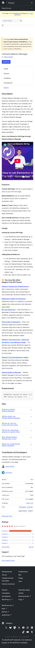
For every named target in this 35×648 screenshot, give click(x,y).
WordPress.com (8, 605)
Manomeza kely (24, 596)
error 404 (29, 507)
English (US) (29, 503)
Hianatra (4, 590)
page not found (23, 511)
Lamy (20, 581)
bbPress (5, 612)
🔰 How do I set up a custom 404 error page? (10, 424)
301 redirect (22, 507)
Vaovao (4, 575)
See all (31, 547)
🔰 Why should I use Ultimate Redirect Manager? (11, 417)
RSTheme (9, 472)
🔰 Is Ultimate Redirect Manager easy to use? (9, 438)
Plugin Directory (6, 8)
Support (6, 87)
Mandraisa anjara (24, 590)
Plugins (20, 578)
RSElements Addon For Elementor (14, 299)
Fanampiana (6, 593)
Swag (21, 599)
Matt (4, 609)
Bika (19, 575)
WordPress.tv (7, 599)
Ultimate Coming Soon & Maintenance (15, 286)
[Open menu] (32, 2)
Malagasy (9, 623)
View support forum (8, 560)
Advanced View (7, 516)
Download (6, 62)
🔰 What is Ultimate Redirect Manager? (8, 410)
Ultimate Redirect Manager (11, 372)
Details (6, 69)
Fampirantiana (23, 572)
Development (8, 83)
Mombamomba (7, 572)
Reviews (6, 73)
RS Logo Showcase (8, 310)
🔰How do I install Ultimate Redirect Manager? (11, 445)
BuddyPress (7, 615)
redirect (30, 511)
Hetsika (20, 593)
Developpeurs (6, 596)
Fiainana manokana (8, 584)
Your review (6, 547)
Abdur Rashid (8, 57)
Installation (7, 78)
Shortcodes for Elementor (11, 322)
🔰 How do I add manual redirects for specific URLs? (11, 431)
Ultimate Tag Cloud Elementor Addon (15, 357)
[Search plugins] (21, 21)
